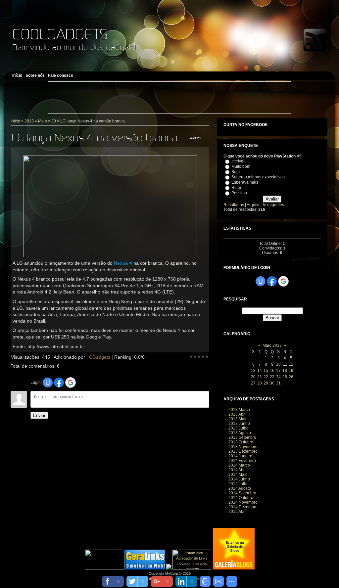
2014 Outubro (240, 497)
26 (291, 377)
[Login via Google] (70, 382)
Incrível (237, 161)
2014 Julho (238, 483)
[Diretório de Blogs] (234, 568)
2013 (29, 121)
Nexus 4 (123, 263)
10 (278, 364)
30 (53, 121)
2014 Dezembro (243, 507)
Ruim (236, 187)
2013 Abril (237, 414)
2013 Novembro (243, 446)
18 (284, 370)
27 (253, 383)
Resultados (233, 205)
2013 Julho (238, 428)
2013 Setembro (242, 437)
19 (291, 370)
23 (272, 377)
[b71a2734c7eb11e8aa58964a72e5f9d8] (104, 568)
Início (15, 121)
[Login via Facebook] (59, 382)
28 (259, 383)
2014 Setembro (242, 493)
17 (278, 370)
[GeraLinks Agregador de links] (145, 568)
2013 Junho (239, 423)
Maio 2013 (272, 345)
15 (266, 370)
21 (259, 377)
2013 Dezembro (243, 451)
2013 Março (239, 409)
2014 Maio (238, 474)
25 (284, 377)
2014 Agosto (239, 488)
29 (266, 383)
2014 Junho (239, 479)
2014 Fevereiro (242, 460)
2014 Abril (237, 470)
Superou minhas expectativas (258, 177)
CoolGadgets (60, 34)
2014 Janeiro (240, 456)
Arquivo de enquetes (265, 205)
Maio (42, 121)
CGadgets (99, 357)
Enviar (39, 415)
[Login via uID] (48, 382)
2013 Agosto (239, 432)
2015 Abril (237, 511)
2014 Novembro (243, 502)
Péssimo (239, 193)
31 (278, 383)
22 (266, 377)
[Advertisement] (169, 98)
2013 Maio (238, 419)
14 (259, 370)
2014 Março (239, 465)
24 (278, 377)
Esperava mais (244, 182)
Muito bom (240, 166)
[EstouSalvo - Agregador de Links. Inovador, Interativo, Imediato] (192, 568)
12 (291, 364)
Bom (235, 171)
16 (272, 370)
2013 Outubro (240, 442)
